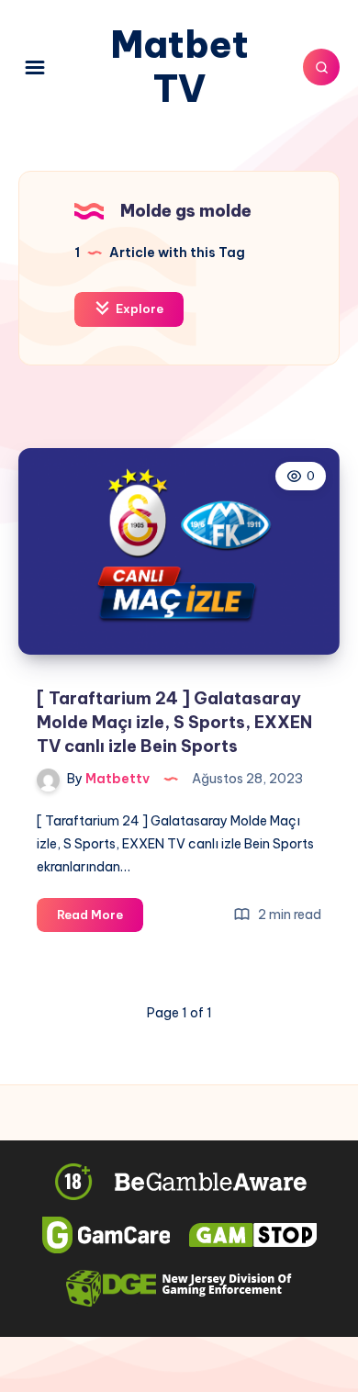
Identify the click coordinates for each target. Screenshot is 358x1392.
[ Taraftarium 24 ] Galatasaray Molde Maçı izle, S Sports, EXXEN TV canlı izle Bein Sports (174, 722)
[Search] (321, 67)
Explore (138, 308)
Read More (100, 919)
